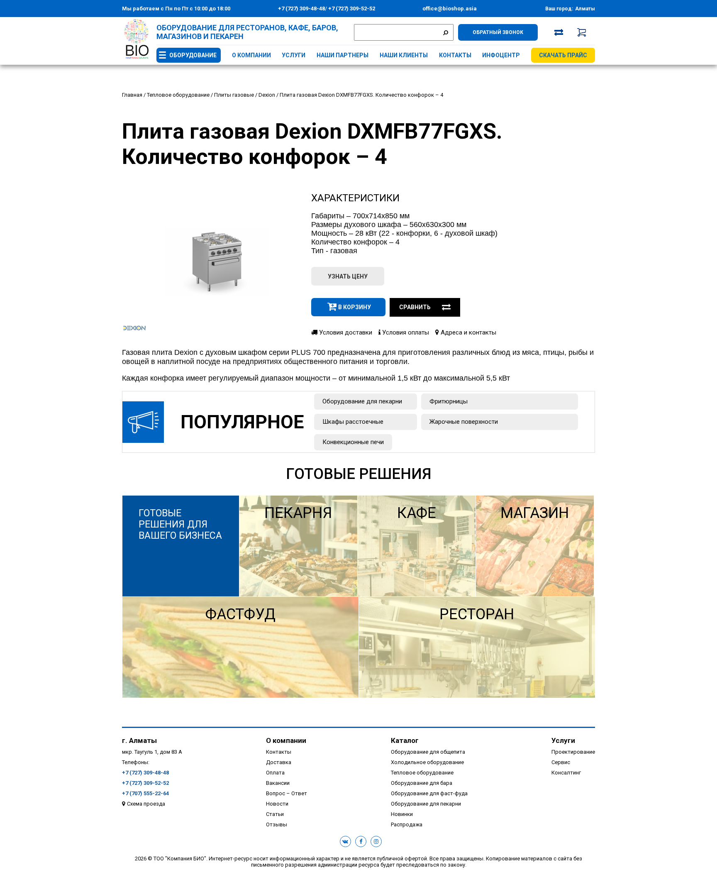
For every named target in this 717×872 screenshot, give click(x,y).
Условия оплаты (404, 332)
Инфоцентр (501, 55)
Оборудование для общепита (428, 752)
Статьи (275, 814)
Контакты (455, 55)
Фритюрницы (448, 401)
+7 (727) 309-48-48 (301, 8)
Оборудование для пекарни (362, 401)
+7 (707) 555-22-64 (145, 793)
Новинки (402, 814)
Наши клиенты (404, 55)
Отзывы (276, 824)
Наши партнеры (342, 55)
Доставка (278, 762)
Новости (277, 804)
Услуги (293, 55)
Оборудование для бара (421, 783)
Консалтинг (566, 772)
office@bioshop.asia (449, 8)
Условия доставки (344, 332)
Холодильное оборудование (427, 762)
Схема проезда (146, 804)
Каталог (405, 740)
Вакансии (278, 783)
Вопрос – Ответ (286, 793)
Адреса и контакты (467, 332)
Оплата (275, 772)
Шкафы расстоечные (352, 421)
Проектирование (573, 752)
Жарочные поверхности (463, 421)
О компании (251, 55)
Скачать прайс (563, 55)
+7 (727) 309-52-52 (351, 8)
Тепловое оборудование (422, 772)
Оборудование (193, 55)
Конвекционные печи (353, 442)
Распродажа (406, 824)
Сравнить (415, 307)
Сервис (560, 762)
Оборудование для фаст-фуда (429, 793)
